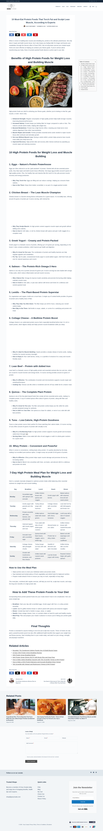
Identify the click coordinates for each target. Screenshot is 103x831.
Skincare (79, 6)
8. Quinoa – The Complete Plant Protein (89, 78)
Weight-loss (55, 26)
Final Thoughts (84, 87)
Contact (85, 6)
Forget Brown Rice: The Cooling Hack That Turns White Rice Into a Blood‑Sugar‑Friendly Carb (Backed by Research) (20, 718)
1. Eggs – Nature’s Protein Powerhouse (89, 66)
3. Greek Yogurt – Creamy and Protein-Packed (89, 70)
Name (28, 738)
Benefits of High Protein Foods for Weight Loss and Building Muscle (88, 63)
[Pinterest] (94, 1)
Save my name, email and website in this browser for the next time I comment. (43, 756)
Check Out (41, 794)
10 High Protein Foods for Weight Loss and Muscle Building (88, 65)
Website (64, 738)
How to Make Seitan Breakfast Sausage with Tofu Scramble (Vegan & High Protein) (38, 659)
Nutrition (49, 26)
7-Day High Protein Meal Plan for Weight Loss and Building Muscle (88, 83)
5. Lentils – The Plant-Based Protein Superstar (89, 73)
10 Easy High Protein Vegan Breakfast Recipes (27, 653)
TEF (27, 434)
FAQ (39, 787)
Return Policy (42, 798)
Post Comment (31, 761)
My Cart (40, 792)
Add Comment (30, 743)
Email (46, 738)
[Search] (96, 6)
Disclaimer (49, 824)
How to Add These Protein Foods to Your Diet (88, 86)
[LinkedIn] (29, 34)
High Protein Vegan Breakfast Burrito (24, 655)
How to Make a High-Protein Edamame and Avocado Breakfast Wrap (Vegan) (37, 662)
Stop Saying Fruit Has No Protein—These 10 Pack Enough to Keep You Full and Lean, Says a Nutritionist (50, 718)
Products (58, 6)
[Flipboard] (35, 34)
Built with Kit (82, 809)
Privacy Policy (33, 824)
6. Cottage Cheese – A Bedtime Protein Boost (89, 75)
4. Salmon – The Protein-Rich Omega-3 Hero (89, 71)
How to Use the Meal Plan (88, 84)
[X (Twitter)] (17, 34)
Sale (67, 6)
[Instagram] (91, 1)
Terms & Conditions (41, 824)
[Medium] (96, 1)
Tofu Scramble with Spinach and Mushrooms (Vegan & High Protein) (34, 664)
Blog (63, 6)
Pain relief (72, 6)
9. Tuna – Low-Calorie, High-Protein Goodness (89, 79)
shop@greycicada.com (13, 797)
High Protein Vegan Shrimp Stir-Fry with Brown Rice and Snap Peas (34, 657)
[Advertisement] (40, 212)
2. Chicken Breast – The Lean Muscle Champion (89, 68)
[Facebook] (89, 1)
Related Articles (84, 89)
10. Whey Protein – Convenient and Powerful (90, 81)
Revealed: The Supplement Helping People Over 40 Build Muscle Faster (35, 650)
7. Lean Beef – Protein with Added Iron (89, 76)
